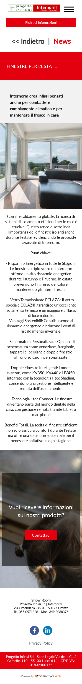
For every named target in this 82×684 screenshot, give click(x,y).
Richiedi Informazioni (41, 22)
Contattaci (41, 535)
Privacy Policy (41, 643)
